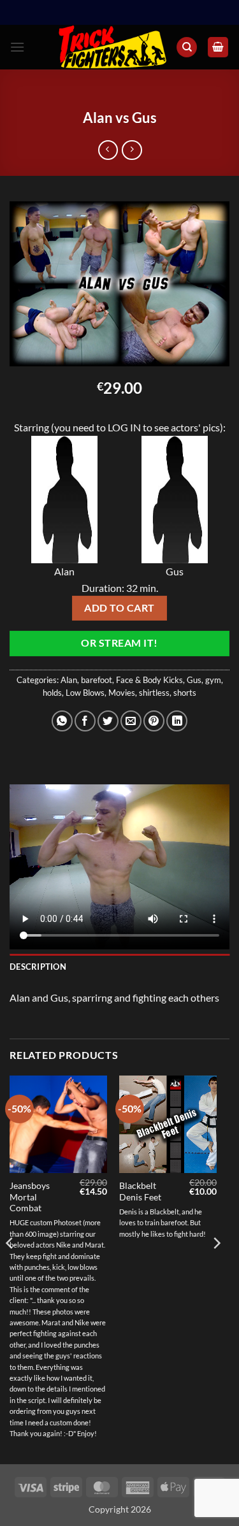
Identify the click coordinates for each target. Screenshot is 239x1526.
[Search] (187, 47)
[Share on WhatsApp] (62, 720)
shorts (184, 692)
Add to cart (119, 608)
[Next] (216, 1268)
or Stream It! (119, 643)
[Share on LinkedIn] (176, 720)
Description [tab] (38, 966)
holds (52, 692)
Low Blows (85, 692)
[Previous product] (131, 150)
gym (213, 680)
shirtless (154, 692)
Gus (194, 680)
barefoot (96, 680)
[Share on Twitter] (108, 720)
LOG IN (124, 427)
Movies (121, 692)
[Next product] (108, 150)
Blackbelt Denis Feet (140, 1191)
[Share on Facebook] (85, 720)
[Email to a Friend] (130, 720)
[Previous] (10, 1268)
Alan (69, 680)
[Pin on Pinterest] (153, 720)
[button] (17, 46)
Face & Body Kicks (149, 680)
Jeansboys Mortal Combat (30, 1197)
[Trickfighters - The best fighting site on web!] (112, 47)
